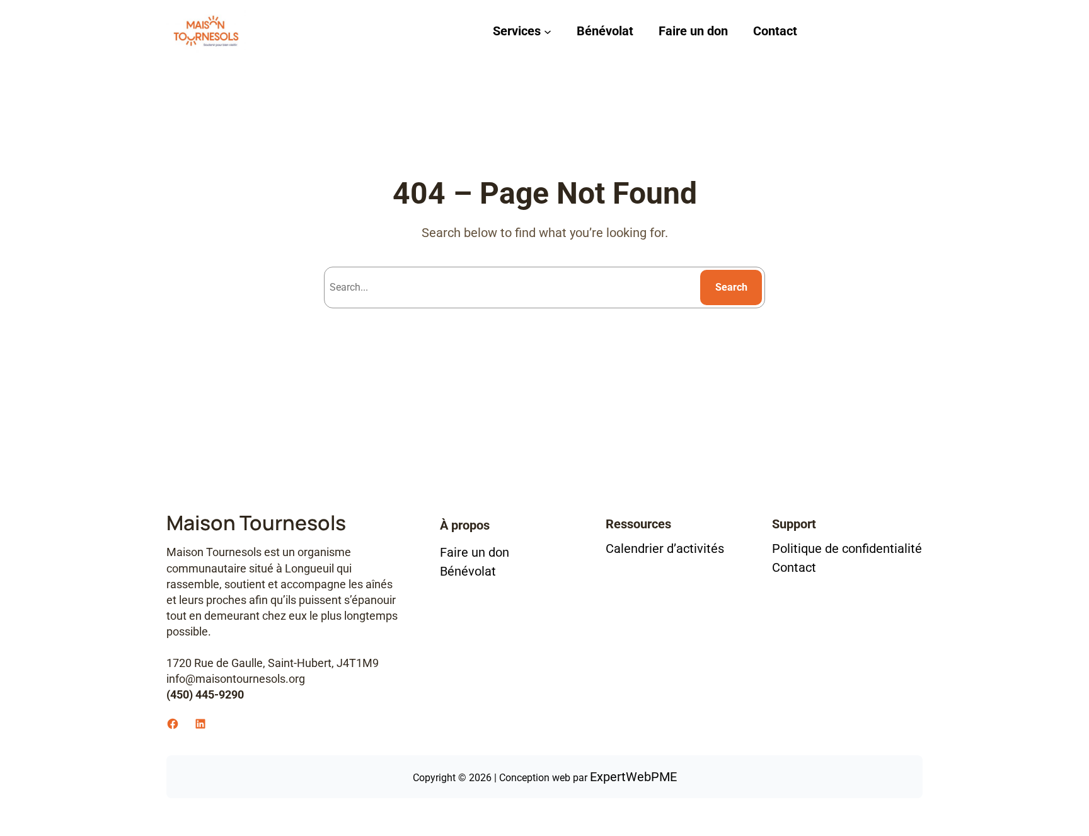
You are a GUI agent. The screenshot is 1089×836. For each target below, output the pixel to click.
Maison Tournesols (256, 523)
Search (731, 287)
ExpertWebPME (633, 776)
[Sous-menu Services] (547, 31)
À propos (465, 525)
